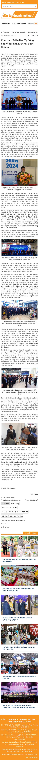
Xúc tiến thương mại (18, 32)
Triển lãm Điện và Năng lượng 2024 (13, 520)
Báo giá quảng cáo (32, 757)
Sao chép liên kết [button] (32, 500)
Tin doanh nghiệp (19, 23)
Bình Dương (15, 503)
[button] (35, 6)
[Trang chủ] (19, 14)
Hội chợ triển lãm (32, 32)
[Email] (33, 35)
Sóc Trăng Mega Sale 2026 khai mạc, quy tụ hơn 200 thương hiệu (18, 648)
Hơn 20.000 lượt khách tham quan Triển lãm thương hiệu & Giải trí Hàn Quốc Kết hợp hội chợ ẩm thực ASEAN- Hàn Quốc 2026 (19, 707)
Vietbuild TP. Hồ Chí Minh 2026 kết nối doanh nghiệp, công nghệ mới (17, 619)
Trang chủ (6, 23)
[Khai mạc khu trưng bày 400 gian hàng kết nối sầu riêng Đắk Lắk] (19, 546)
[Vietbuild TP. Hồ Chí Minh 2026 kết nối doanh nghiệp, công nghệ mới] (19, 605)
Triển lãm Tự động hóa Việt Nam (12, 516)
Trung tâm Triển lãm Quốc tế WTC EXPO (15, 512)
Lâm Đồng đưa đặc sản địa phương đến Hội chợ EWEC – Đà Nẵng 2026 (18, 589)
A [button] (25, 35)
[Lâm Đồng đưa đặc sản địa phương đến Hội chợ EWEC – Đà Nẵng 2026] (19, 575)
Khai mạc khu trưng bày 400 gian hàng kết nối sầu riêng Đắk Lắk (19, 560)
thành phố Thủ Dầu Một (9, 508)
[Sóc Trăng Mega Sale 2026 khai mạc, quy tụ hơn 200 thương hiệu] (19, 634)
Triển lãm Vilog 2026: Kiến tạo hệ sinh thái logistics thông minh (19, 677)
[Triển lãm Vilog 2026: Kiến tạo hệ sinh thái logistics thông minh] (19, 663)
